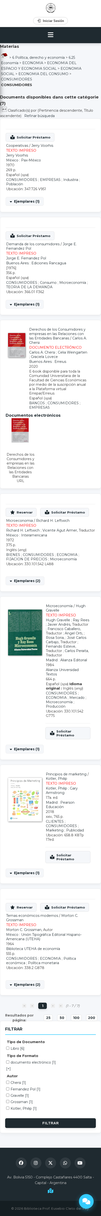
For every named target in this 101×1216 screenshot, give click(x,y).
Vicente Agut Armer (59, 530)
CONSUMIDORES (16, 79)
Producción (55, 706)
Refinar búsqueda (39, 116)
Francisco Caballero (64, 629)
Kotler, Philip (56, 778)
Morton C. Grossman (23, 930)
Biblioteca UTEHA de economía (33, 949)
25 (48, 1018)
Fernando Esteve (60, 646)
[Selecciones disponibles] (5, 110)
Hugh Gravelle (58, 620)
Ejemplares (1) (26, 201)
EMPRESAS (50, 180)
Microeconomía (72, 282)
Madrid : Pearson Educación (60, 804)
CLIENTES (55, 821)
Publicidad (75, 830)
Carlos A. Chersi (42, 352)
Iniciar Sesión (53, 21)
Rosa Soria (55, 637)
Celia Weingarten (72, 352)
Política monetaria (43, 963)
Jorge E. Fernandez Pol (26, 258)
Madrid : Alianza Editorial (66, 660)
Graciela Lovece (44, 357)
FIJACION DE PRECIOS (26, 559)
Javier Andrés (59, 624)
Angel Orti (73, 633)
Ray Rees (81, 620)
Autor (12, 1076)
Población (14, 184)
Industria (70, 180)
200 (91, 1018)
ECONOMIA (32, 63)
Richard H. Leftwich (53, 520)
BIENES (13, 555)
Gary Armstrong (62, 790)
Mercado (77, 697)
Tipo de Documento (26, 1042)
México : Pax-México (23, 160)
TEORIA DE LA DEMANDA (29, 287)
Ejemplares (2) (27, 581)
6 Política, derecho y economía (38, 57)
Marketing (54, 830)
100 (76, 1018)
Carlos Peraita (76, 651)
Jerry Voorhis (42, 145)
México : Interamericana (26, 535)
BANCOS (37, 403)
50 (62, 1018)
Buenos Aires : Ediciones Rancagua (36, 263)
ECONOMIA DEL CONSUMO (43, 74)
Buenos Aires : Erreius (47, 361)
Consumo (48, 282)
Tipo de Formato (22, 1056)
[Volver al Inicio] (50, 7)
